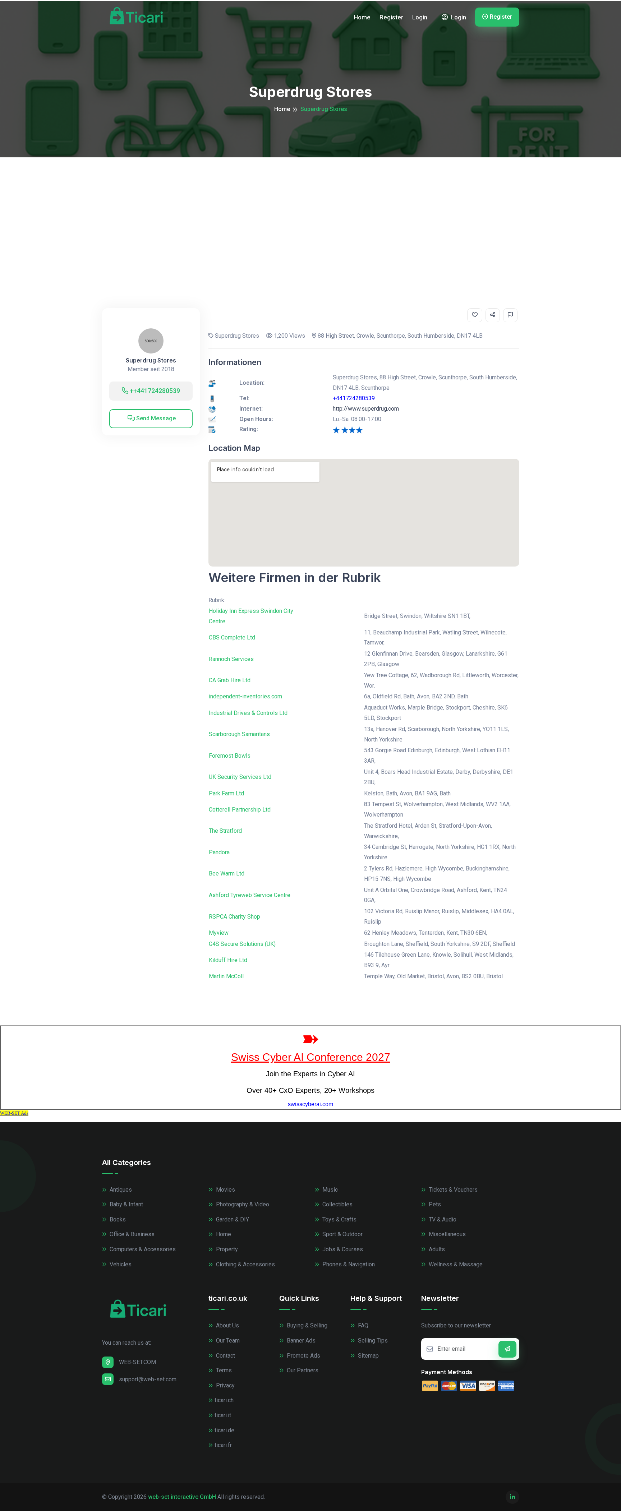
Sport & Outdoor (342, 1234)
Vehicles (120, 1264)
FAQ (362, 1325)
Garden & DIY (232, 1219)
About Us (227, 1325)
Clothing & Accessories (245, 1264)
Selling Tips (372, 1340)
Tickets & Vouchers (452, 1189)
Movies (225, 1189)
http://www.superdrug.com (366, 408)
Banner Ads (300, 1340)
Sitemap (367, 1355)
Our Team (227, 1340)
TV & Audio (441, 1219)
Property (226, 1249)
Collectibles (337, 1204)
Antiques (120, 1189)
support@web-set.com (147, 1379)
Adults (436, 1249)
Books (117, 1219)
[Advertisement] (310, 211)
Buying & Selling (306, 1325)
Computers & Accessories (142, 1249)
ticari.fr (223, 1445)
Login (419, 17)
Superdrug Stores (151, 360)
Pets (434, 1204)
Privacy (225, 1385)
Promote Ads (302, 1355)
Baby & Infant (125, 1204)
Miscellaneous (446, 1234)
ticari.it (223, 1415)
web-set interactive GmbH (182, 1496)
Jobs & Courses (342, 1249)
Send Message (155, 418)
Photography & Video (242, 1204)
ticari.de (224, 1430)
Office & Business (131, 1234)
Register (391, 17)
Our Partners (301, 1370)
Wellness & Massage (455, 1264)
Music (329, 1189)
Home (362, 17)
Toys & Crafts (338, 1219)
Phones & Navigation (348, 1264)
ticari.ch (224, 1400)
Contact (225, 1355)
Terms (223, 1370)
